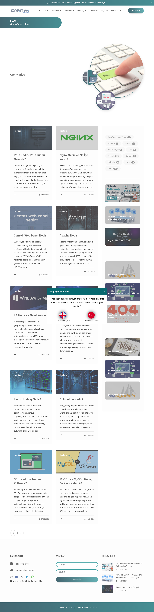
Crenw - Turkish (91, 320)
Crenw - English (63, 320)
